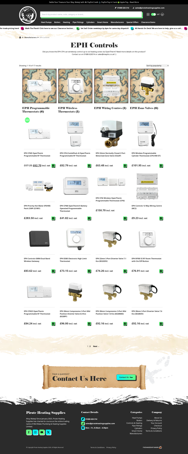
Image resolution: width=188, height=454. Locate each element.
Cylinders (138, 428)
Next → (96, 346)
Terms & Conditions (154, 431)
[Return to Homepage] (28, 15)
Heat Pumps (137, 418)
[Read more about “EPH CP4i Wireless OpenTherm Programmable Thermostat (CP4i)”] (125, 218)
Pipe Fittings (137, 425)
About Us (158, 418)
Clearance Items (148, 22)
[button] (53, 165)
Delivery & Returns (154, 420)
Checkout (158, 425)
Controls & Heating (134, 423)
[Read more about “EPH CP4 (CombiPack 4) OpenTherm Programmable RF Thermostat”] (89, 165)
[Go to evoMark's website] (152, 447)
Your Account (156, 423)
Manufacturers (30, 37)
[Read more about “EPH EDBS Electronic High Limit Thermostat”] (89, 271)
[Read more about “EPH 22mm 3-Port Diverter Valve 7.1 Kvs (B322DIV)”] (125, 271)
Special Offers (132, 22)
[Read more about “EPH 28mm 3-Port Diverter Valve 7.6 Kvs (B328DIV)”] (161, 323)
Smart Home (137, 431)
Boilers (139, 420)
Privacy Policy (156, 428)
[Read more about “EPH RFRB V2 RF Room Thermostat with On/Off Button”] (161, 271)
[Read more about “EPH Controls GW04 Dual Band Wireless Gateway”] (53, 271)
